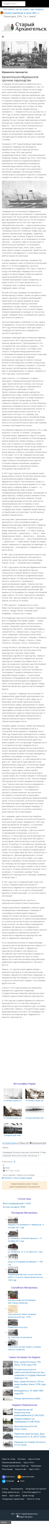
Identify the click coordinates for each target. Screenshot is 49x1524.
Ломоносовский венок (11, 1462)
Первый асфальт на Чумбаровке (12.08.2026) (27, 1420)
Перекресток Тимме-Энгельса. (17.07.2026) (30, 1443)
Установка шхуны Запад (14, 1100)
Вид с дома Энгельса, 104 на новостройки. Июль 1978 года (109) (30, 1384)
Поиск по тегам (33, 1499)
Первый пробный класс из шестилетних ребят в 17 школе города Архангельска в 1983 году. (25, 1277)
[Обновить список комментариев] (14, 1162)
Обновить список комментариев (18, 1178)
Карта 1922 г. (34, 1469)
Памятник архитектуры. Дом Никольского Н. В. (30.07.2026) (30, 1435)
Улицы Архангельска (10, 1492)
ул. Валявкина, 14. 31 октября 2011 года (25, 1252)
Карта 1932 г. (29, 1462)
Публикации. (36, 1466)
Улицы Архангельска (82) (27, 1398)
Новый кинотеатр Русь (18, 1327)
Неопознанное (17, 1489)
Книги (4, 1495)
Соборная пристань (12, 1135)
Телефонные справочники (13, 1499)
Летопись (22, 1459)
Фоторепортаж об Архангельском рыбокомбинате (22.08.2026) (29, 1412)
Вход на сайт (20, 1469)
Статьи (5, 1489)
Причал (5, 1147)
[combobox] (13, 3)
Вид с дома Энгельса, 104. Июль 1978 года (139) (27, 1363)
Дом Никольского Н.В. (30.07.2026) (25, 1428)
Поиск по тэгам (8, 1459)
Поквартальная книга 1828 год (15, 1466)
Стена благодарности (31, 1492)
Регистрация (7, 1469)
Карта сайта (14, 1495)
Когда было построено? (36, 1489)
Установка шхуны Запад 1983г (16, 1118)
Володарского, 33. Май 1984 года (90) (28, 1392)
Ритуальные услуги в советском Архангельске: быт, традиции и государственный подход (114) (29, 1373)
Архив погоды (28, 1495)
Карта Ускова (34, 1459)
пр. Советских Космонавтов (20, 1337)
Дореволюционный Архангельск (15, 67)
